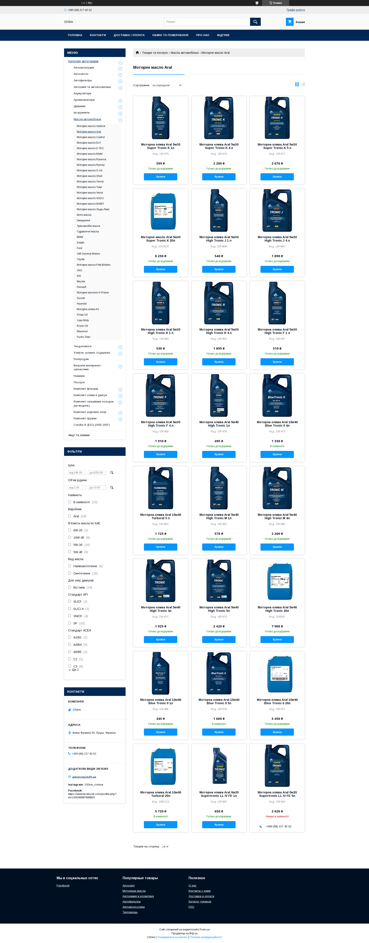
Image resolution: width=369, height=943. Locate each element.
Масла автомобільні (185, 52)
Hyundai (82, 303)
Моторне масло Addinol (91, 126)
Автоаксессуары (134, 906)
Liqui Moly (83, 320)
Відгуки (223, 35)
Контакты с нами (200, 890)
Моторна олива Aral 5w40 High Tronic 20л (277, 609)
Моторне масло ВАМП (90, 203)
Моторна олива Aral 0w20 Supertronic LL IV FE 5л (277, 794)
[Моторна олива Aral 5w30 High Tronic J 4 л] (277, 210)
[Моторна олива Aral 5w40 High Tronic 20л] (277, 580)
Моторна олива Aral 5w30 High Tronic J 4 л (277, 238)
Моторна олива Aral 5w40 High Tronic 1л (219, 423)
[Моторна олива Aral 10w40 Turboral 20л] (160, 765)
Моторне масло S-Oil (89, 170)
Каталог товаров (200, 901)
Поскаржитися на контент (172, 937)
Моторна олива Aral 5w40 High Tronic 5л (219, 609)
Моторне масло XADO (90, 198)
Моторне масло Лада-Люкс (93, 209)
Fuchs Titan (83, 336)
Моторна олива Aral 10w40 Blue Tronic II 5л (219, 701)
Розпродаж (81, 359)
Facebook (63, 885)
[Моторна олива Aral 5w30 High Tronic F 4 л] (160, 395)
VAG (79, 270)
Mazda (81, 281)
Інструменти (81, 112)
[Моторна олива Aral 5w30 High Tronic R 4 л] (219, 302)
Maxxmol (82, 331)
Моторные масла (134, 890)
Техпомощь (130, 912)
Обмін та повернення (170, 35)
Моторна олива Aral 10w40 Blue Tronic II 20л (277, 701)
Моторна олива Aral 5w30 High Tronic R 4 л (219, 331)
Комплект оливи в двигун (90, 395)
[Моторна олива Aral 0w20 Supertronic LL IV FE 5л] (277, 765)
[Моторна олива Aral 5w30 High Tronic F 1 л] (277, 302)
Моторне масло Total (89, 187)
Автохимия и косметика (138, 896)
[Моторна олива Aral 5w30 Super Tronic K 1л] (160, 117)
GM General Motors (88, 253)
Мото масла (84, 214)
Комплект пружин (85, 418)
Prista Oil (82, 314)
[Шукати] (255, 22)
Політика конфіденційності (206, 937)
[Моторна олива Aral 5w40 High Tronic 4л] (160, 580)
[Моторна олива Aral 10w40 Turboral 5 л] (160, 487)
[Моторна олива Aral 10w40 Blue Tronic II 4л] (277, 395)
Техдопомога (82, 346)
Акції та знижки (79, 435)
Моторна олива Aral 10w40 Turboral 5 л (160, 516)
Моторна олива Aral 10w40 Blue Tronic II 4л (277, 423)
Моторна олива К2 (88, 309)
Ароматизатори (84, 99)
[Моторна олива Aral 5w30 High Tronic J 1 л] (219, 210)
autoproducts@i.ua (84, 776)
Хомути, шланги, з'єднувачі (92, 352)
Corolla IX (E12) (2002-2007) (92, 424)
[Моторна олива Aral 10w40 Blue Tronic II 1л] (160, 673)
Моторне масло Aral (89, 131)
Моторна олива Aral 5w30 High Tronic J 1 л (219, 238)
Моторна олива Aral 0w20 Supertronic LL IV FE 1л (219, 794)
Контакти (98, 35)
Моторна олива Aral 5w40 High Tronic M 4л (277, 516)
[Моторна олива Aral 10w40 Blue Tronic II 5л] (219, 673)
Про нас (202, 35)
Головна (75, 35)
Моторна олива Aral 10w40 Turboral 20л (160, 794)
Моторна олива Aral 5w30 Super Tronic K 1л (160, 146)
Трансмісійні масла (88, 225)
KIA (79, 275)
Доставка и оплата (201, 896)
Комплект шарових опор (90, 412)
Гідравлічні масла (88, 231)
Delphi (80, 242)
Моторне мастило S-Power (93, 292)
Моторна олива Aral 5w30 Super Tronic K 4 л (219, 146)
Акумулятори (82, 93)
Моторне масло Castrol (91, 137)
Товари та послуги (155, 52)
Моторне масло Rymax (91, 164)
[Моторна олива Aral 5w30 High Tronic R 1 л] (160, 302)
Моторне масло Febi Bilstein (93, 264)
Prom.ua (205, 929)
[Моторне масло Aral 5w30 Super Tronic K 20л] (160, 210)
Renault (81, 287)
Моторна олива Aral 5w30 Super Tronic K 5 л (277, 146)
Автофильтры (83, 80)
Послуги (79, 382)
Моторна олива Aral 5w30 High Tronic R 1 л (160, 331)
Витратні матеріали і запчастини (87, 367)
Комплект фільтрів (86, 388)
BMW (80, 237)
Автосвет (129, 885)
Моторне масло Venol (90, 192)
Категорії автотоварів (83, 61)
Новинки (79, 375)
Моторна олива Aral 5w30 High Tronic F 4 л (160, 423)
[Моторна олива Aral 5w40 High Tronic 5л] (219, 580)
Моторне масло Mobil (89, 153)
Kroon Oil (82, 325)
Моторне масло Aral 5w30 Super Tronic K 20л (160, 238)
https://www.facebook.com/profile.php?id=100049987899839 (92, 795)
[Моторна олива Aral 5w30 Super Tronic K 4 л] (219, 117)
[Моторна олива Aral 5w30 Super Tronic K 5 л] (277, 117)
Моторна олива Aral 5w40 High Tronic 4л (160, 609)
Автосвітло (81, 74)
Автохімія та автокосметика (92, 87)
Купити (160, 176)
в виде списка (303, 85)
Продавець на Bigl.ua (184, 933)
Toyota (81, 259)
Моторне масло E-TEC (90, 148)
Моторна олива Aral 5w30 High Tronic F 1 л (277, 331)
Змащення (83, 220)
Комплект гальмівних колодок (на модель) (94, 403)
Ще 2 (75, 669)
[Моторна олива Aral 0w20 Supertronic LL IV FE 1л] (219, 765)
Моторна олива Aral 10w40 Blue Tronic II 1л (160, 701)
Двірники (79, 106)
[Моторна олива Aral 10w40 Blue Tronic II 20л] (277, 673)
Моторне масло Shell (89, 176)
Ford (79, 248)
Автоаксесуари (84, 67)
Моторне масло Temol (90, 181)
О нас (192, 885)
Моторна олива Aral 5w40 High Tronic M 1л (219, 516)
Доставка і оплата (129, 35)
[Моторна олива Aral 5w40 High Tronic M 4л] (277, 487)
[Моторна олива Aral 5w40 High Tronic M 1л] (219, 487)
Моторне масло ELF (89, 142)
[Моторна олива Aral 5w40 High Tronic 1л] (219, 395)
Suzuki (81, 298)
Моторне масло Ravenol (91, 159)
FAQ (191, 906)
